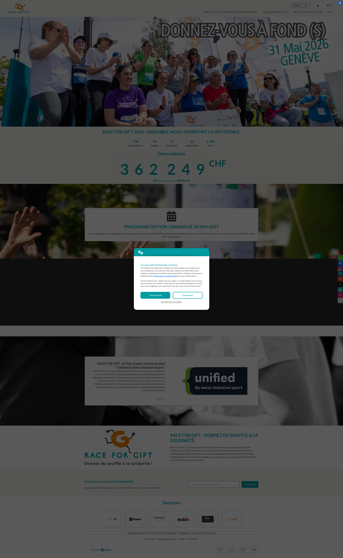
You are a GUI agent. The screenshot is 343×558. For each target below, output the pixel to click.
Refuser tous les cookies (171, 302)
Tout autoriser (155, 295)
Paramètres (187, 295)
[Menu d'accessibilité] (340, 3)
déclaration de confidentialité (165, 276)
